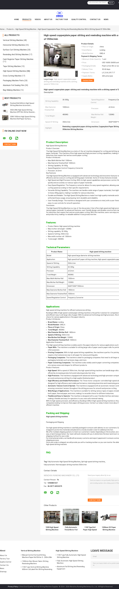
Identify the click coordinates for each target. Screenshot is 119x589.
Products (26, 19)
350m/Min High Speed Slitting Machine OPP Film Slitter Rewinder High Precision (23, 112)
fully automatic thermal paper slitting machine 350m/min (65, 465)
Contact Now (88, 80)
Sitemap (3, 572)
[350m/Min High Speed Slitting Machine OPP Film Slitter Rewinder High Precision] (5, 111)
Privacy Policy (13, 586)
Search (111, 3)
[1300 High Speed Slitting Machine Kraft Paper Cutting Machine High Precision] (52, 517)
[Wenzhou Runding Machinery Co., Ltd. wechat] (18, 138)
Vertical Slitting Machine (13, 40)
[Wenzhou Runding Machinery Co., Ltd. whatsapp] (12, 138)
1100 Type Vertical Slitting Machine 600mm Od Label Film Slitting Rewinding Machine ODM (37, 568)
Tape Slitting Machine (12, 66)
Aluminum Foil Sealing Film (13, 85)
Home (16, 19)
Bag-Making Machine (11, 90)
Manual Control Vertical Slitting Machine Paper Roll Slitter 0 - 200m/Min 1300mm (37, 556)
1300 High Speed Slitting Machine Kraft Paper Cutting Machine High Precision (52, 528)
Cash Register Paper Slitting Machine (18, 59)
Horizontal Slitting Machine (14, 45)
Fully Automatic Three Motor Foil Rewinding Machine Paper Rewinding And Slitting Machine (71, 528)
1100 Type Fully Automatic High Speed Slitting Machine (71, 556)
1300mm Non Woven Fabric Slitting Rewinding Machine (35, 562)
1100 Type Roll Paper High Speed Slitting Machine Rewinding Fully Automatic (90, 528)
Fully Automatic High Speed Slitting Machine (64, 462)
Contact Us (95, 19)
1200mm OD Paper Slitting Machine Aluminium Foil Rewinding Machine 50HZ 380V (109, 528)
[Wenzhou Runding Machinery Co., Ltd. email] (6, 138)
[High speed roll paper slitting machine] (57, 56)
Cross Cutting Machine (12, 76)
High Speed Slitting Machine (25, 29)
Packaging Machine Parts (13, 80)
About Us (48, 19)
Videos (38, 19)
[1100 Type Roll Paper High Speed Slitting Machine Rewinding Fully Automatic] (90, 517)
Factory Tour (62, 19)
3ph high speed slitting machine (93, 462)
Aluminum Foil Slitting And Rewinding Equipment (71, 568)
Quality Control (78, 19)
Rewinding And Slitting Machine (15, 54)
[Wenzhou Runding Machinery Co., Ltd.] (59, 14)
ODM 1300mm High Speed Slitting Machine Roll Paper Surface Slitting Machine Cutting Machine (22, 119)
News (106, 19)
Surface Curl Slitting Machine (15, 50)
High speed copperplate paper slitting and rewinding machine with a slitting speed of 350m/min (60, 81)
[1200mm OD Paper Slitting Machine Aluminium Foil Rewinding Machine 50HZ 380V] (109, 517)
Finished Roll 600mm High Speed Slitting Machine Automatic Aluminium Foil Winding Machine (22, 105)
